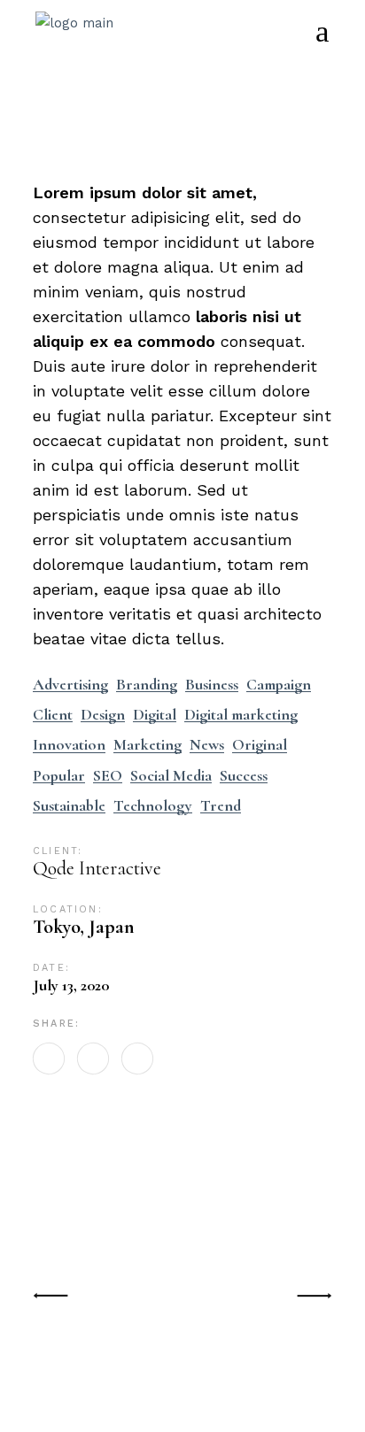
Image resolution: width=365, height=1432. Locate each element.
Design (103, 714)
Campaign (278, 684)
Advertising (70, 684)
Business (211, 684)
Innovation (69, 744)
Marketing (147, 744)
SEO (107, 775)
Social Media (171, 775)
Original (259, 744)
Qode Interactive (97, 868)
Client (53, 714)
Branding (146, 684)
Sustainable (69, 805)
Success (244, 775)
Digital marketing (241, 714)
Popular (59, 775)
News (207, 744)
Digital (154, 714)
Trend (220, 805)
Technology (152, 805)
